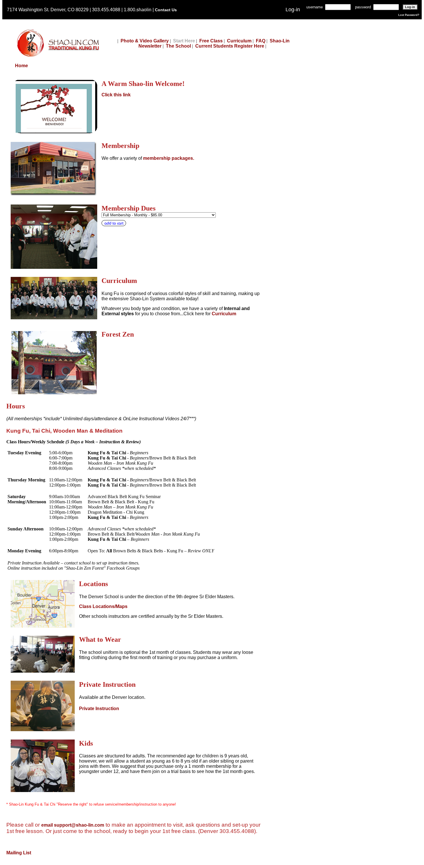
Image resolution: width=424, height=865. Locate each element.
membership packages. (168, 158)
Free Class (211, 40)
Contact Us (166, 9)
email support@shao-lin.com (72, 825)
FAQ (260, 40)
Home (21, 65)
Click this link (116, 94)
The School (178, 46)
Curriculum (239, 40)
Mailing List (18, 852)
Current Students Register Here (229, 46)
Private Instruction (99, 708)
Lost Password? (408, 15)
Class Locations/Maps (103, 606)
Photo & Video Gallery (145, 40)
